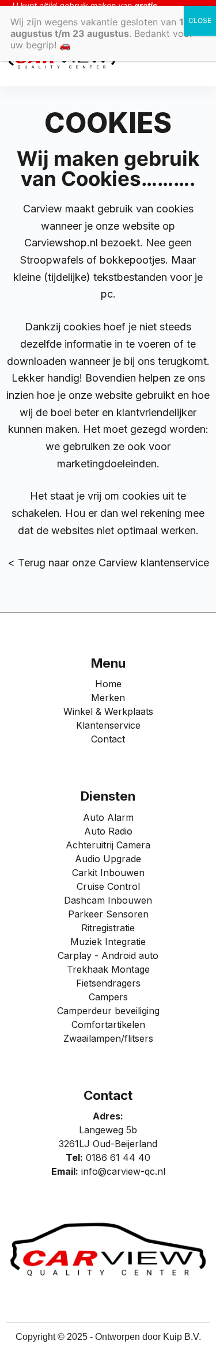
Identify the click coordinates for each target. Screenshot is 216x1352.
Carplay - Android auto (108, 955)
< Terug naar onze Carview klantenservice (108, 563)
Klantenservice (108, 725)
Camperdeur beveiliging (108, 1010)
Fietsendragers (108, 983)
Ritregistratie (108, 928)
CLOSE (199, 20)
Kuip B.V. (182, 1337)
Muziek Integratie (108, 941)
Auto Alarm (108, 817)
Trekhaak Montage (108, 969)
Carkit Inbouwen (108, 872)
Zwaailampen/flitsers (108, 1038)
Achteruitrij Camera (108, 845)
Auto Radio (108, 831)
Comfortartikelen (108, 1024)
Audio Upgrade (108, 858)
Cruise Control (108, 886)
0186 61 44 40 (118, 1157)
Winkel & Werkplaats (108, 711)
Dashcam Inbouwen (108, 900)
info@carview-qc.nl (123, 1171)
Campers (108, 997)
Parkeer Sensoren (108, 914)
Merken (108, 697)
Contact (108, 739)
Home (108, 684)
